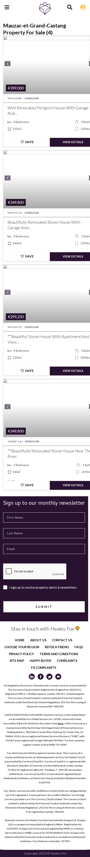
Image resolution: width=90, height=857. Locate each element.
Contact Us (62, 640)
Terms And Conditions (59, 654)
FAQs (79, 647)
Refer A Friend (57, 647)
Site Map (17, 660)
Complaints (67, 660)
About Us (38, 640)
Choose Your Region (21, 647)
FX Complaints (43, 667)
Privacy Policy (21, 654)
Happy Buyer (40, 660)
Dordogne (32, 98)
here (60, 723)
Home (19, 640)
